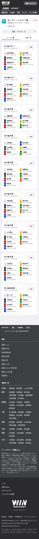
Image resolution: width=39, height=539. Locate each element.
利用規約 (10, 516)
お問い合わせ (5, 487)
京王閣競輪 (12, 398)
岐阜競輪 (21, 412)
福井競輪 (12, 422)
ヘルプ (3, 483)
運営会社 (4, 516)
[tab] (28, 37)
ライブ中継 (32, 12)
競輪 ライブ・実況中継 (9, 368)
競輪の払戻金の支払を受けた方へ (11, 526)
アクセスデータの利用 (8, 494)
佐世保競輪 (12, 443)
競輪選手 (4, 375)
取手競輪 (27, 392)
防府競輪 (27, 429)
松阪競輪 (27, 415)
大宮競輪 (21, 395)
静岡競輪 (12, 408)
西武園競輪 (29, 395)
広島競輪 (19, 429)
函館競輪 (12, 388)
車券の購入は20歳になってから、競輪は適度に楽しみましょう (19, 520)
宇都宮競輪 (12, 395)
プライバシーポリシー (30, 516)
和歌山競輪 (12, 425)
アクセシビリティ (7, 490)
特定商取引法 (18, 516)
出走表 (12, 12)
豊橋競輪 (12, 415)
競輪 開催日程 (6, 352)
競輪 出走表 (5, 356)
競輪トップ (5, 344)
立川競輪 (21, 398)
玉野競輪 (12, 429)
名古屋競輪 (12, 412)
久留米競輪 (20, 440)
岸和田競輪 (21, 425)
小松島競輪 (20, 433)
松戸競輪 (12, 402)
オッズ (24, 12)
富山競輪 (19, 415)
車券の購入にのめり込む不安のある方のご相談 (15, 523)
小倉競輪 (12, 440)
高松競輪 (12, 433)
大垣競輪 (28, 412)
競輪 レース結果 (7, 372)
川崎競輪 (27, 402)
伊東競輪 (28, 405)
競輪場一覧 (5, 348)
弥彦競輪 (12, 392)
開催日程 (4, 12)
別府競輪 (21, 443)
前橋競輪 (19, 392)
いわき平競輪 (28, 388)
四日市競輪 (12, 418)
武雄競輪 (28, 440)
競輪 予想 (5, 360)
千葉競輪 (19, 402)
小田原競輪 (20, 405)
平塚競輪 (12, 405)
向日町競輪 (27, 422)
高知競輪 (28, 433)
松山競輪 (12, 436)
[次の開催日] (35, 31)
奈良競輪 (19, 422)
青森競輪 (19, 388)
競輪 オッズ (5, 364)
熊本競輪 (28, 443)
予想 (18, 12)
